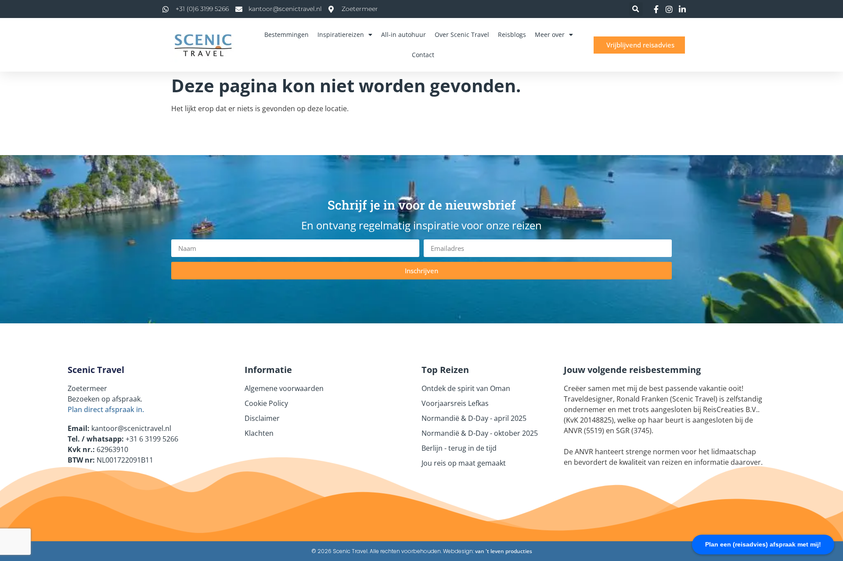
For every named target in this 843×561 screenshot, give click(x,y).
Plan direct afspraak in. (106, 409)
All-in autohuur (403, 34)
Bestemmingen (286, 34)
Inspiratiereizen (340, 34)
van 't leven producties (503, 551)
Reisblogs (512, 34)
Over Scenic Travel (462, 34)
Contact (423, 55)
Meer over (550, 34)
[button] (636, 9)
